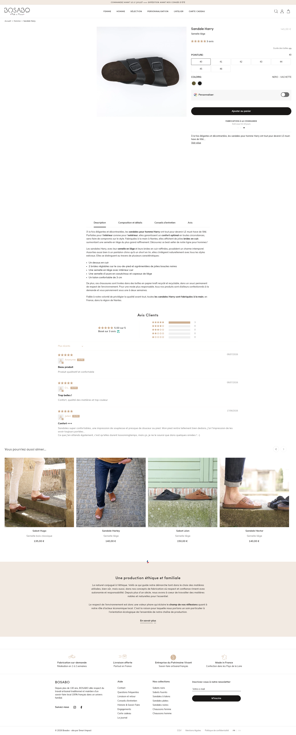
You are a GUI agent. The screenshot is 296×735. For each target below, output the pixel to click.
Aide (120, 682)
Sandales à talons (161, 696)
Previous (276, 449)
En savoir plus (148, 621)
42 (241, 62)
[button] (276, 11)
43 (261, 62)
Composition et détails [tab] (130, 223)
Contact (121, 688)
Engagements (124, 709)
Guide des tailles (281, 48)
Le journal (122, 718)
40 (201, 62)
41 (221, 62)
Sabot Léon (182, 531)
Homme (17, 21)
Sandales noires (160, 705)
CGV (179, 731)
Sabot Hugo (39, 531)
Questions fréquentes (128, 692)
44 (281, 62)
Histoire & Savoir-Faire (128, 705)
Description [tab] (100, 223)
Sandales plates (160, 701)
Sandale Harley (111, 531)
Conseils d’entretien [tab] (164, 223)
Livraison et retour (126, 696)
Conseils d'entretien (127, 701)
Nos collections (161, 682)
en (239, 731)
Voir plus (196, 143)
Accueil (8, 21)
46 (221, 69)
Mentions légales (193, 731)
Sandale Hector (254, 531)
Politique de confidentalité (217, 731)
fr (234, 731)
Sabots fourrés (160, 692)
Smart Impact (85, 731)
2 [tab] (240, 127)
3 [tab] (244, 127)
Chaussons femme (162, 709)
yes (286, 96)
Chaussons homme (162, 713)
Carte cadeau (124, 713)
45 (201, 69)
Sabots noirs (159, 688)
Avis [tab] (190, 223)
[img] (65, 355)
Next (284, 449)
